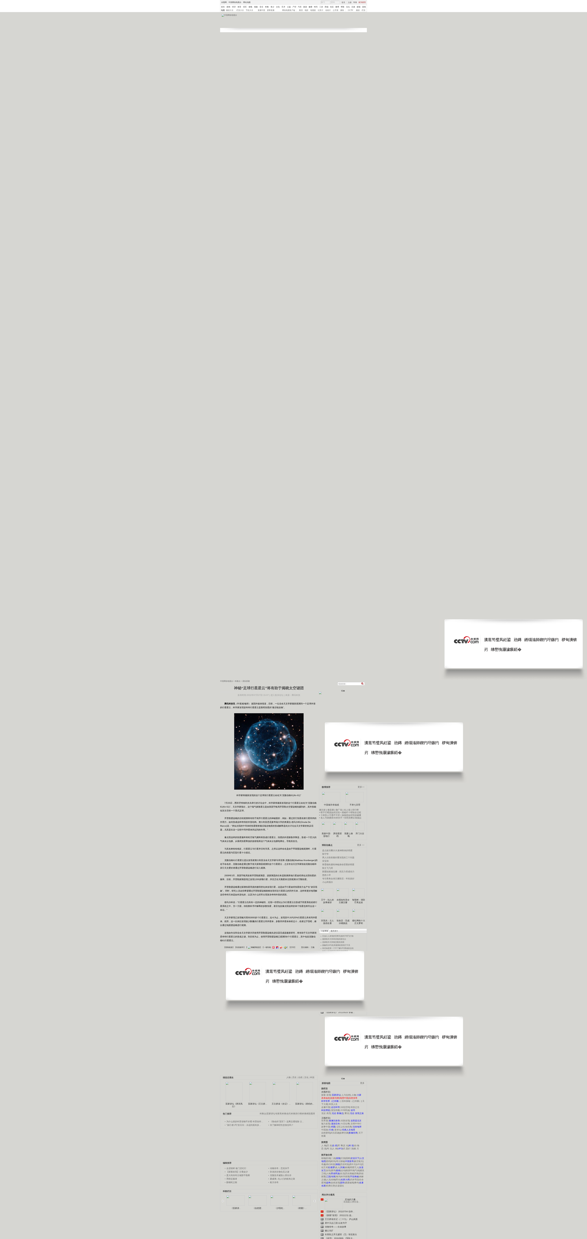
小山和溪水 (327, 882)
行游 (343, 1158)
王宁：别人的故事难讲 (327, 901)
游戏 (364, 7)
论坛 (348, 7)
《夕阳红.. (279, 1208)
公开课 (335, 10)
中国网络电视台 (235, 2)
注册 (350, 2)
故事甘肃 (344, 1133)
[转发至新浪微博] (280, 947)
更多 (362, 1083)
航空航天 (358, 1161)
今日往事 (345, 1123)
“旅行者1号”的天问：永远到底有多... (243, 1125)
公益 (289, 7)
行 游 (351, 1148)
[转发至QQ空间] (284, 947)
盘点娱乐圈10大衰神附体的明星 (337, 850)
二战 (333, 1158)
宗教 (356, 1173)
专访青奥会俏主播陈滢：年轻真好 (338, 878)
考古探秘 (340, 1161)
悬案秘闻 (349, 1182)
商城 (326, 7)
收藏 (347, 1167)
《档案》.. (301, 1208)
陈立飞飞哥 (327, 868)
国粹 (348, 1158)
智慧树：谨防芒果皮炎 (358, 901)
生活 (342, 1173)
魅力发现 (325, 1123)
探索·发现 (326, 1095)
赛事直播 (270, 10)
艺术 (283, 7)
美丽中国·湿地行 (326, 834)
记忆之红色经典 (344, 1126)
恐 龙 (323, 1148)
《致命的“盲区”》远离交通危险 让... (287, 1121)
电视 (223, 10)
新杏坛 (337, 1130)
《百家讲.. (235, 1208)
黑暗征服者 (231, 1179)
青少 (272, 7)
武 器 (345, 1148)
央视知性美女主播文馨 (343, 901)
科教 (267, 7)
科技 (312, 1077)
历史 (294, 1077)
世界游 (324, 1120)
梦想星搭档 (337, 834)
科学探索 (345, 1176)
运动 (343, 1170)
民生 (338, 1179)
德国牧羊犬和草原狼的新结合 (334, 939)
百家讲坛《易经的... (304, 1104)
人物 (353, 1095)
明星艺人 (354, 1167)
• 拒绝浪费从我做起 (352, 818)
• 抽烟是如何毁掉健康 (350, 815)
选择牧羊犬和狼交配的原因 (333, 942)
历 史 (329, 1145)
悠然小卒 (326, 875)
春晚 (250, 7)
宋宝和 (325, 861)
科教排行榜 (296, 1113)
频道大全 (229, 10)
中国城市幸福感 (331, 805)
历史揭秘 (349, 1173)
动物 (333, 1179)
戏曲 (256, 7)
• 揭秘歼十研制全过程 (350, 812)
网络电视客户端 (288, 10)
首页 (223, 7)
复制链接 (229, 947)
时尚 (316, 7)
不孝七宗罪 (355, 805)
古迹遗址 (339, 1185)
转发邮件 (240, 947)
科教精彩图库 (308, 1113)
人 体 (334, 1148)
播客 (342, 10)
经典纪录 (330, 1185)
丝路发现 (345, 1120)
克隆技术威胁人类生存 (280, 1175)
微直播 (330, 810)
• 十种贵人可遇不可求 (329, 815)
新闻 (228, 7)
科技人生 (333, 1104)
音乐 (261, 7)
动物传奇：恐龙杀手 (279, 1168)
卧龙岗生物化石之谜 (279, 1172)
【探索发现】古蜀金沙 (237, 1172)
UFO (358, 1164)
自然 (300, 1077)
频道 (358, 10)
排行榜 (355, 810)
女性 (328, 1170)
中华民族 (345, 1110)
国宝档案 (335, 1110)
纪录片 (320, 10)
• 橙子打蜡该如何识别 (329, 812)
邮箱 (358, 7)
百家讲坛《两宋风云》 (234, 1105)
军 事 (340, 1145)
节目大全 (249, 10)
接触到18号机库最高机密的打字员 (336, 945)
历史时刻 (344, 1164)
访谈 (353, 7)
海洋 (338, 1176)
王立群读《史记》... (281, 1104)
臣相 (328, 1158)
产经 (294, 7)
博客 (342, 7)
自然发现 (335, 1182)
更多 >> (360, 845)
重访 (347, 1113)
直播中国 (261, 10)
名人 (337, 1167)
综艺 (245, 7)
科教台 (237, 681)
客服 (355, 2)
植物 (323, 1158)
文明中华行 (356, 1123)
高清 (301, 10)
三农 (321, 7)
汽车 (300, 7)
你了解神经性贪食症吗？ (282, 1125)
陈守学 (325, 854)
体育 (239, 7)
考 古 (329, 1148)
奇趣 (323, 1164)
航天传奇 (274, 1182)
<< (223, 1199)
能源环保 (350, 1170)
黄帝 (333, 1170)
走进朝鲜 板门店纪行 (236, 1168)
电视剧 (313, 10)
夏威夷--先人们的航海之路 (282, 1179)
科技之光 (355, 1107)
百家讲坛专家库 (274, 1113)
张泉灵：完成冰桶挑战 (343, 922)
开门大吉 (360, 833)
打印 (292, 947)
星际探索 (246, 681)
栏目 (363, 10)
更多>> (361, 787)
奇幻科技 (330, 1164)
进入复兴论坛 (277, 695)
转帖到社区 (255, 947)
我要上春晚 (348, 834)
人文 (328, 1179)
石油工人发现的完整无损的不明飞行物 (337, 936)
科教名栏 (286, 1113)
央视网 (224, 2)
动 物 (356, 1145)
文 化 (345, 1145)
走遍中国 (325, 1107)
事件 (356, 1182)
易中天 (352, 1164)
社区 (332, 7)
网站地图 (247, 2)
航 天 (356, 1148)
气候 (357, 1170)
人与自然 (346, 1095)
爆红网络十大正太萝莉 (358, 922)
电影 (306, 10)
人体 (328, 1173)
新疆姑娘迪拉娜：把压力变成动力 (338, 871)
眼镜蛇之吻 (231, 1182)
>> (314, 1199)
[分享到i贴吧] (276, 947)
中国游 (324, 1130)
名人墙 (347, 810)
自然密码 (325, 1133)
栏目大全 (240, 10)
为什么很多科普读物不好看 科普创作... (244, 1121)
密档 (328, 1161)
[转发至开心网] (273, 947)
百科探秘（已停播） (351, 1101)
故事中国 (325, 1126)
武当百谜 (334, 1133)
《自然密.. (257, 1208)
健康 (310, 7)
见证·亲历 (326, 1113)
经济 (234, 7)
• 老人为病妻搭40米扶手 (330, 818)
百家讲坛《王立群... (257, 1104)
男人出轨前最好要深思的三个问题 (338, 857)
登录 (343, 2)
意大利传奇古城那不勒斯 (238, 1175)
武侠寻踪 (354, 1179)
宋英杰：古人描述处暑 (327, 922)
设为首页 (362, 2)
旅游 (305, 7)
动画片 (328, 10)
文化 (278, 7)
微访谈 (322, 810)
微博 (337, 7)
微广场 (339, 810)
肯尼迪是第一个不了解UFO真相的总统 (338, 948)
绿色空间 (345, 1107)
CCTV (350, 10)
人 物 (323, 1145)
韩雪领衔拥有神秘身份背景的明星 (338, 864)
